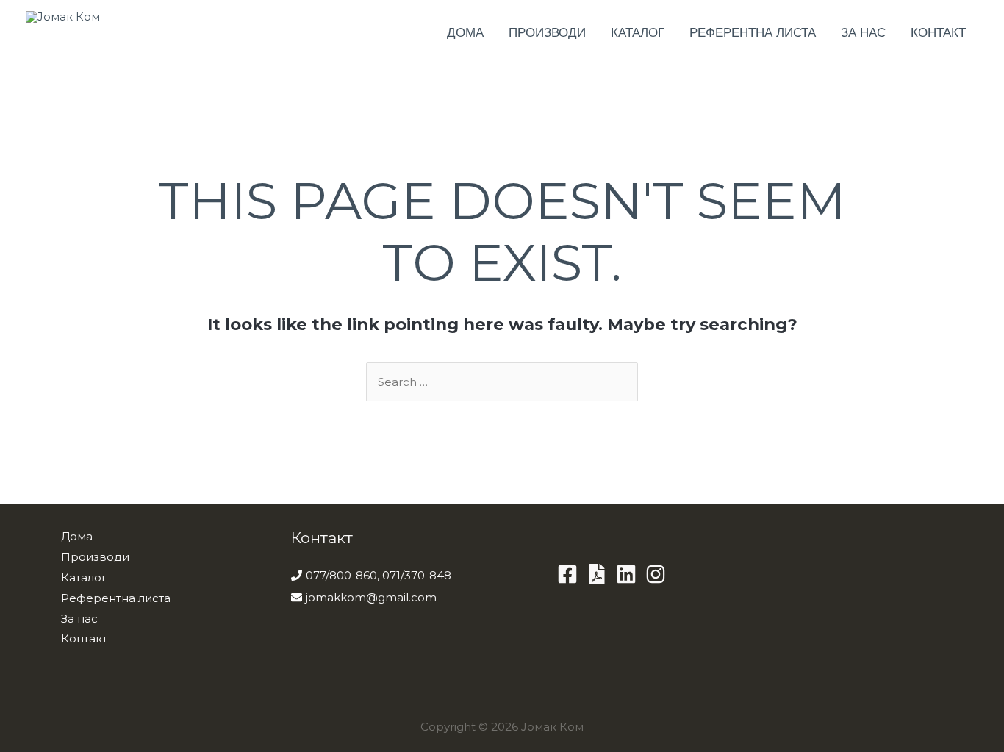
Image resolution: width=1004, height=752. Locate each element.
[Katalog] (597, 574)
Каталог (637, 32)
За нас (863, 32)
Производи (547, 32)
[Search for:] (502, 382)
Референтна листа (752, 32)
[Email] (655, 574)
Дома (465, 32)
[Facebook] (567, 574)
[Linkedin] (626, 574)
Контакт (938, 32)
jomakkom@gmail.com (371, 597)
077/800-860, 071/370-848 (378, 575)
